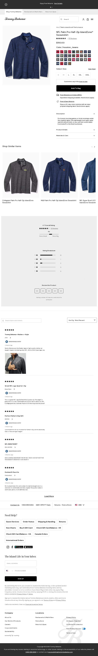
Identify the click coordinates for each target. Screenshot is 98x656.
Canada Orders (41, 534)
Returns (62, 522)
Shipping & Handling (46, 522)
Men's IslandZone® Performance (72, 27)
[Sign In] (83, 19)
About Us (8, 617)
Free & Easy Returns (67, 101)
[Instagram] (8, 547)
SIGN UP (21, 579)
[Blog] (12, 635)
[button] (50, 7)
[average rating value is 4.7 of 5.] (61, 38)
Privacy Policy (22, 594)
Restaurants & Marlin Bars (44, 617)
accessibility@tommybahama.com (60, 652)
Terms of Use (48, 600)
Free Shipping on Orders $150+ (71, 95)
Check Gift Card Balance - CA (18, 534)
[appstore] (28, 547)
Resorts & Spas (40, 624)
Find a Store (39, 621)
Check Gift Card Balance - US (48, 528)
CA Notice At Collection (74, 624)
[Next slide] (94, 147)
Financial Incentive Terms (34, 604)
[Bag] (87, 19)
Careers (7, 624)
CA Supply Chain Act (73, 621)
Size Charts (11, 528)
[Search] (69, 19)
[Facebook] (12, 547)
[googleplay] (19, 547)
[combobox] (9, 571)
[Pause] (6, 4)
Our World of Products (13, 621)
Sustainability (9, 631)
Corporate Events (11, 628)
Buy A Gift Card (26, 528)
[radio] (57, 51)
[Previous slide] (92, 147)
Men (57, 27)
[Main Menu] (92, 19)
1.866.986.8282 (30, 652)
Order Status (28, 522)
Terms (30, 594)
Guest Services (12, 522)
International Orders (15, 540)
